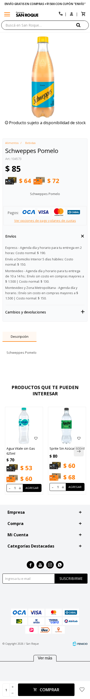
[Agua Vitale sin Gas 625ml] (24, 426)
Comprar (49, 689)
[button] (82, 25)
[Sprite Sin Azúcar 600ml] (67, 426)
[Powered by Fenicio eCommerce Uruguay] (80, 643)
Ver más (45, 658)
